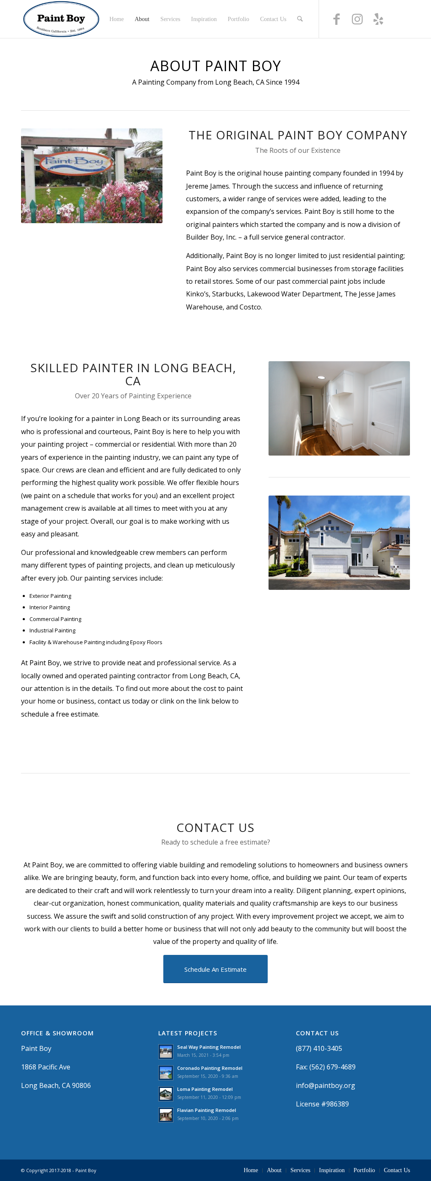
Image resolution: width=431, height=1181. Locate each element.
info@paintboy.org (325, 1085)
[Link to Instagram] (357, 22)
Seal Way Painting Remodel (209, 1047)
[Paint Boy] (61, 19)
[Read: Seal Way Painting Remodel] (165, 1051)
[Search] (300, 19)
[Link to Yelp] (378, 22)
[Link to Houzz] (399, 22)
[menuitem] (116, 19)
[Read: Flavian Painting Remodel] (165, 1114)
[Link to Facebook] (336, 22)
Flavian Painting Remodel (206, 1110)
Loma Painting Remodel (205, 1089)
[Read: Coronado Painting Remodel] (165, 1072)
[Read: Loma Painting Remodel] (165, 1093)
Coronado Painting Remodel (209, 1068)
